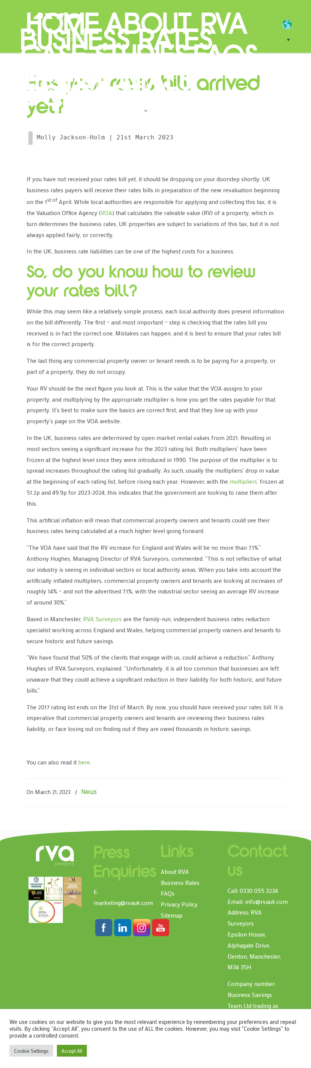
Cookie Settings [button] (31, 1050)
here (84, 762)
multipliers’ (243, 481)
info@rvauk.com (266, 901)
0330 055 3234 (259, 890)
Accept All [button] (71, 1050)
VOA (106, 213)
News (89, 793)
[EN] (290, 24)
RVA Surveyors (102, 619)
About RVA (175, 871)
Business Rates (180, 882)
